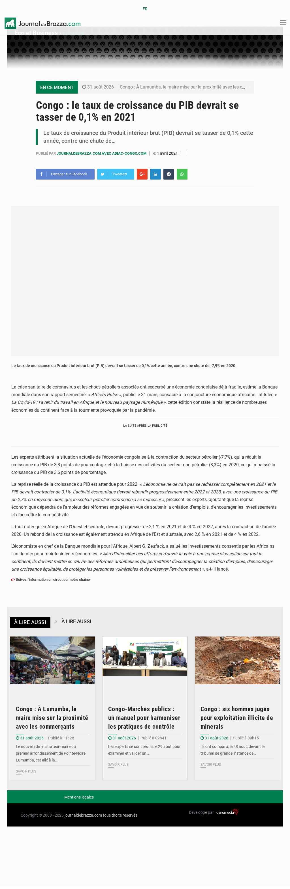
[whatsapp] (182, 174)
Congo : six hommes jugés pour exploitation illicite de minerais (237, 717)
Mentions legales (79, 797)
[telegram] (168, 174)
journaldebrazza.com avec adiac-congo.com (102, 153)
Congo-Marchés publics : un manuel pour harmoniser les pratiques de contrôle (144, 717)
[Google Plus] (142, 174)
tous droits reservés (120, 815)
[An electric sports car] (52, 664)
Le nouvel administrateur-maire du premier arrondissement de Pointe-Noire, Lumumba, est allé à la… (51, 753)
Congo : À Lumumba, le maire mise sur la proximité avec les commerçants (193, 87)
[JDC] (42, 23)
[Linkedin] (155, 174)
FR (145, 9)
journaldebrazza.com (83, 815)
